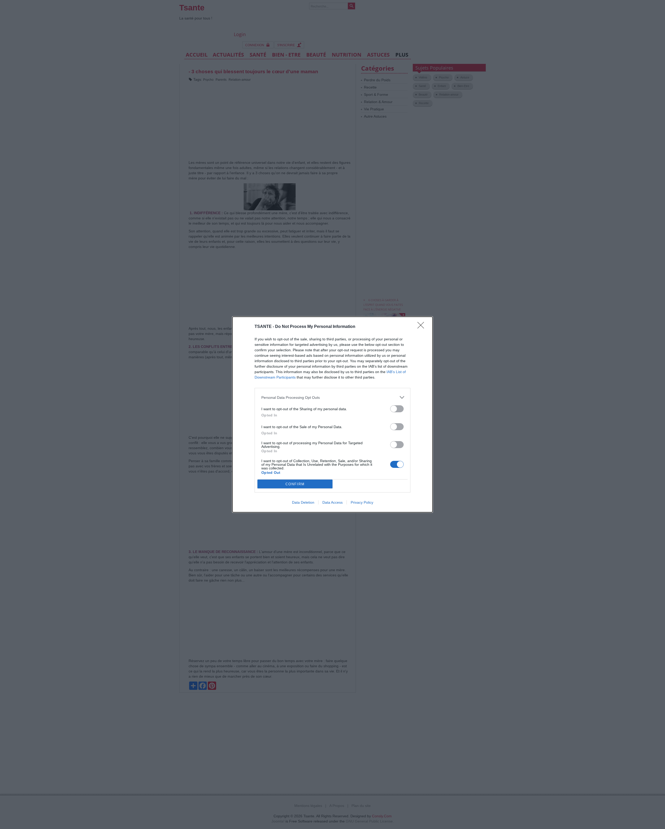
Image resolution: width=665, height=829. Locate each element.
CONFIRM (295, 484)
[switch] (397, 408)
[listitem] (332, 397)
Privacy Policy (362, 502)
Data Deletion (303, 502)
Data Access (332, 502)
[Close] (422, 327)
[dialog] (332, 414)
